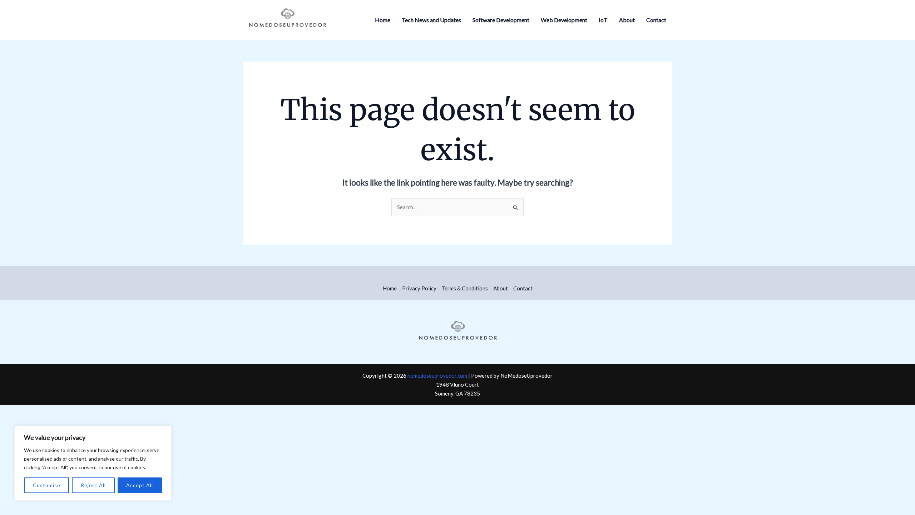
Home (382, 19)
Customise (46, 485)
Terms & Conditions (465, 288)
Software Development (501, 19)
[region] (93, 463)
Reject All (93, 485)
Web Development (564, 19)
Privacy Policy (419, 288)
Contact (656, 19)
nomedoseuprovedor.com (437, 375)
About (627, 19)
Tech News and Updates (431, 19)
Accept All (139, 485)
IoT (603, 19)
